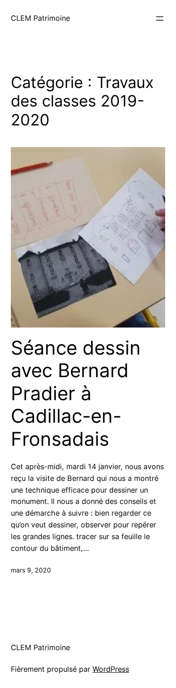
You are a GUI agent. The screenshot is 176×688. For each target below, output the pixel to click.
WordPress (111, 669)
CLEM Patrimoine (40, 18)
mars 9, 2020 (31, 570)
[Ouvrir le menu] (159, 18)
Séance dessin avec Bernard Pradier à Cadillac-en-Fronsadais (76, 393)
